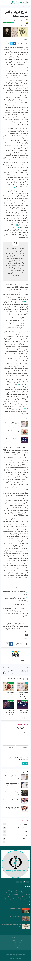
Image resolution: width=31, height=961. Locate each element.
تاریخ (12, 22)
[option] (15, 793)
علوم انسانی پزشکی (23, 824)
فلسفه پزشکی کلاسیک (23, 828)
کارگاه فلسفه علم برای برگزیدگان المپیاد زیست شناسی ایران (12, 784)
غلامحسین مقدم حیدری (20, 635)
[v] (19, 384)
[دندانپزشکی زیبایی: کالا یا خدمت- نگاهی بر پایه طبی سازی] (24, 809)
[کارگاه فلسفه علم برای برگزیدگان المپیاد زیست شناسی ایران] (24, 785)
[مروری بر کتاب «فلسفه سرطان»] (24, 440)
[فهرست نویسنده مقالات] (15, 654)
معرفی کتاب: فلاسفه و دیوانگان (14, 908)
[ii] (17, 225)
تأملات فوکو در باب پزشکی (15, 916)
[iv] (24, 302)
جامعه (22, 940)
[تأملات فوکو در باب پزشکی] (26, 918)
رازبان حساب (12, 958)
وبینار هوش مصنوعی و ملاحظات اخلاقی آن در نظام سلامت (8, 672)
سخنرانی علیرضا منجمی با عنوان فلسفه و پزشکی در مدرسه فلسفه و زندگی (11, 792)
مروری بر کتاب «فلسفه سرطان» (12, 438)
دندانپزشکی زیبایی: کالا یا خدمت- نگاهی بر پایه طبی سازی (11, 808)
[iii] (18, 227)
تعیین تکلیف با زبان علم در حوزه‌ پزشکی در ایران (11, 925)
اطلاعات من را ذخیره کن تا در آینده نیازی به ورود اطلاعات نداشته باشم (16, 759)
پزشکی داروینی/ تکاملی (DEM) (24, 671)
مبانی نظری (25, 839)
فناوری (26, 842)
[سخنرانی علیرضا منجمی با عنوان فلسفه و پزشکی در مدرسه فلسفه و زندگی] (24, 793)
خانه (22, 938)
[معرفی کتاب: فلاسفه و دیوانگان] (26, 910)
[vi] (25, 409)
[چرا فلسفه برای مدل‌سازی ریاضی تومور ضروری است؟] (8, 704)
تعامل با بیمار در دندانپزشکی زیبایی (11, 799)
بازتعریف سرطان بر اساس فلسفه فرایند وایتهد (12, 431)
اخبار (26, 683)
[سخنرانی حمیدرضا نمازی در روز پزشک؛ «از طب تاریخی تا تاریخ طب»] (24, 424)
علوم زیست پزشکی (7, 22)
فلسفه (26, 831)
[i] (14, 187)
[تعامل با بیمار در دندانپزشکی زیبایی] (24, 801)
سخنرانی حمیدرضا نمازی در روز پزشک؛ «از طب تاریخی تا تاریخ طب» (12, 423)
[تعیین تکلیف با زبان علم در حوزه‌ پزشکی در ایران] (26, 926)
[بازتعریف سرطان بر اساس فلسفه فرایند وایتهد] (24, 432)
